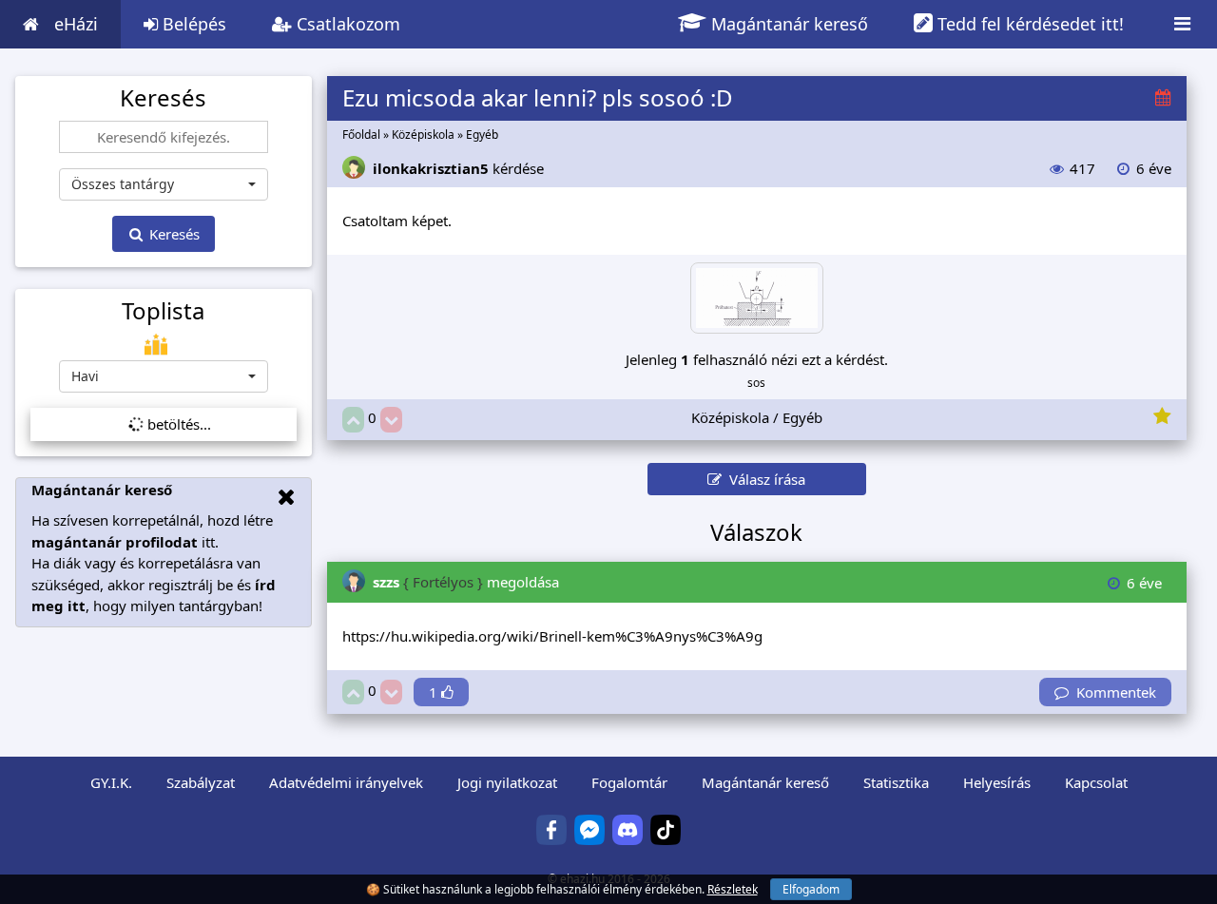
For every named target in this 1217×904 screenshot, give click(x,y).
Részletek (732, 889)
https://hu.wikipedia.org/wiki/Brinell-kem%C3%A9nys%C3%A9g (552, 635)
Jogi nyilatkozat (507, 782)
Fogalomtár (629, 782)
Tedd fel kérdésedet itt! (1028, 23)
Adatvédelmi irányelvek (346, 782)
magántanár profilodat (114, 541)
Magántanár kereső (787, 23)
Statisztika (896, 782)
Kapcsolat (1096, 782)
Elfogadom (811, 889)
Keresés (172, 233)
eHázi (76, 23)
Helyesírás (997, 782)
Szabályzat (200, 782)
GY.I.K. (111, 782)
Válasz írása (763, 479)
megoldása (466, 581)
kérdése (458, 168)
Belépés (192, 23)
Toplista (163, 310)
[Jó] (353, 420)
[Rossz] (391, 420)
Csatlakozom (346, 23)
